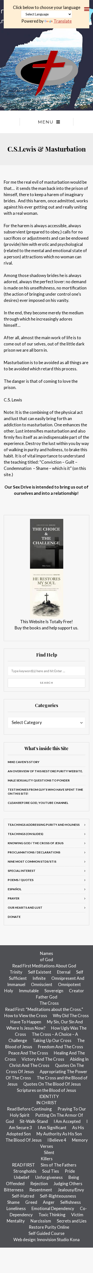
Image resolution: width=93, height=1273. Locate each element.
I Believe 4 (56, 1140)
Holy (8, 990)
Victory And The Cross (43, 1059)
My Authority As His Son (59, 1133)
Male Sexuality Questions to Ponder (39, 780)
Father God (46, 996)
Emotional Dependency (52, 1208)
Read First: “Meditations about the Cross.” (44, 1009)
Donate (14, 917)
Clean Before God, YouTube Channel (38, 803)
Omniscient (41, 984)
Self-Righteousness (58, 1196)
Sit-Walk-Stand (34, 1121)
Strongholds (24, 1171)
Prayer (13, 898)
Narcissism (41, 1220)
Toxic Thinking (51, 1214)
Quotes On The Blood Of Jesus (52, 1084)
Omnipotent (69, 984)
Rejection (39, 1183)
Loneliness (16, 1208)
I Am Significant (52, 1127)
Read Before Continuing (29, 1108)
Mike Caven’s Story (23, 762)
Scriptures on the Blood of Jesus (46, 1090)
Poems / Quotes (20, 880)
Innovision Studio (53, 1239)
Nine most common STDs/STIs (32, 861)
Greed (31, 1202)
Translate (63, 21)
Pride (70, 1171)
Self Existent (39, 972)
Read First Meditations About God (44, 965)
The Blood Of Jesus (23, 1140)
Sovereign (53, 990)
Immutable (29, 990)
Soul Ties (50, 1171)
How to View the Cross (25, 1015)
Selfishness (70, 1202)
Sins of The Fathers (58, 1164)
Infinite (39, 978)
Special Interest (21, 871)
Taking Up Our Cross (52, 1040)
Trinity (16, 972)
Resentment (40, 1189)
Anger (49, 1202)
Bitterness (14, 1189)
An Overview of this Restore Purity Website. (45, 771)
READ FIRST (23, 1164)
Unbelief (22, 1177)
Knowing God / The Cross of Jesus (35, 843)
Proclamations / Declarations (34, 852)
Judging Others (68, 1183)
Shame (13, 1202)
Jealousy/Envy (71, 1189)
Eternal (63, 972)
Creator (76, 990)
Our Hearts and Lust (25, 907)
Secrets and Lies (72, 1220)
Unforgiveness (49, 1177)
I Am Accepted (67, 1121)
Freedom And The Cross (60, 1046)
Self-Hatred (23, 1196)
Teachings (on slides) (25, 834)
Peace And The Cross (28, 1052)
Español (14, 889)
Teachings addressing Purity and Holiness (44, 825)
